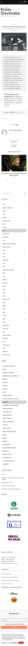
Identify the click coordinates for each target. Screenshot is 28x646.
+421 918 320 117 (9, 561)
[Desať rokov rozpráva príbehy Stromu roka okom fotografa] (14, 163)
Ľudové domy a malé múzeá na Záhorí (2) (11, 489)
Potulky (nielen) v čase (6, 482)
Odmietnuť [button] (15, 642)
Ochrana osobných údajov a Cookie (9, 577)
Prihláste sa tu (19, 112)
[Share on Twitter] (14, 125)
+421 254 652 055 (10, 559)
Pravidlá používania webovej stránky (10, 580)
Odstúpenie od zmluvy (6, 583)
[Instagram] (20, 3)
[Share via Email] (17, 125)
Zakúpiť (6, 107)
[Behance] (22, 3)
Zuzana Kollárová (10, 28)
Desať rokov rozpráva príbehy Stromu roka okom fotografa (14, 174)
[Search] (26, 2)
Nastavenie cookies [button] (6, 642)
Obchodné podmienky (6, 574)
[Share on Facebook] (12, 125)
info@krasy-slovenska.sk (11, 563)
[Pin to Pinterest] (15, 125)
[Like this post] (11, 125)
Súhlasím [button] (21, 642)
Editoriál (3, 474)
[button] (2, 167)
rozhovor (4, 118)
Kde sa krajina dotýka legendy (8, 485)
